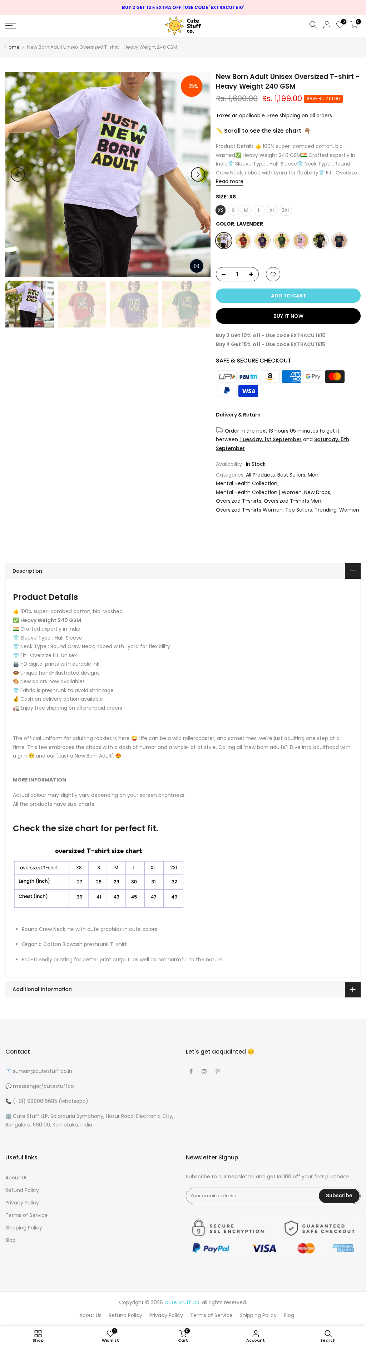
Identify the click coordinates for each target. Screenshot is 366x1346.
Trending (326, 509)
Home (12, 47)
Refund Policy (22, 1190)
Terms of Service (26, 1215)
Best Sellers (291, 474)
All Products (260, 474)
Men (313, 474)
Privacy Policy (22, 1202)
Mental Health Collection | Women (259, 492)
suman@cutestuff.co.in (42, 1071)
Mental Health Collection (246, 483)
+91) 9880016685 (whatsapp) (51, 1101)
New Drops (317, 492)
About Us (16, 1177)
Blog (10, 1240)
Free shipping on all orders (299, 115)
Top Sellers (298, 509)
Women (349, 509)
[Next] (198, 174)
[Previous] (18, 174)
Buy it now (288, 316)
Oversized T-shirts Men (292, 501)
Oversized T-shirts (238, 501)
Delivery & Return (238, 415)
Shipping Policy (23, 1227)
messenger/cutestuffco (43, 1086)
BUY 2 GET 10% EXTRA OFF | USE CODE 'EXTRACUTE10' (183, 7)
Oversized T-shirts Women (249, 509)
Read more (229, 181)
